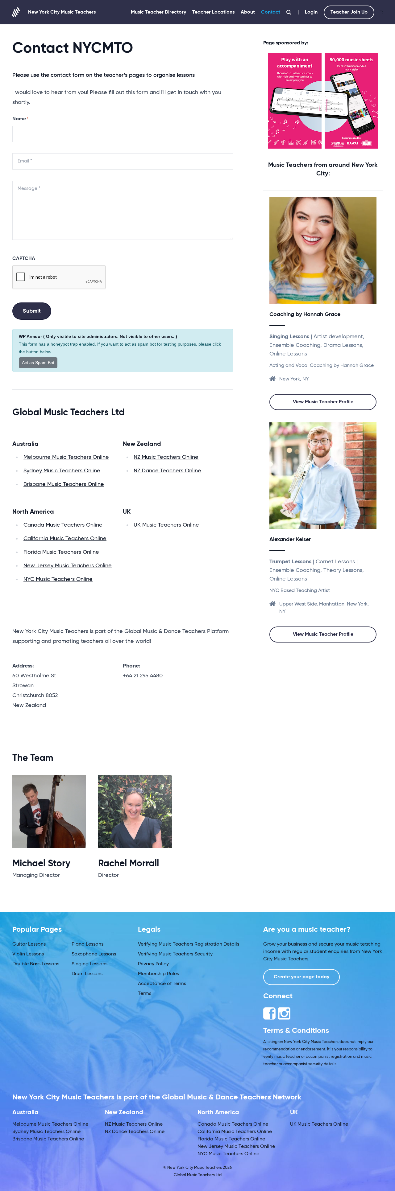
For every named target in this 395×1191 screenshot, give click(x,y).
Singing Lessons (89, 964)
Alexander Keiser (290, 539)
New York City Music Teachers (62, 12)
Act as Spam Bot (38, 362)
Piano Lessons (87, 944)
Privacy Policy (153, 964)
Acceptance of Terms (162, 983)
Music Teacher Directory (158, 12)
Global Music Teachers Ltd (198, 1175)
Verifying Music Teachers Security (175, 954)
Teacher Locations (213, 12)
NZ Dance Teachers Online (167, 471)
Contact (270, 12)
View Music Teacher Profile (323, 402)
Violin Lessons (28, 954)
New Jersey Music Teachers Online (67, 566)
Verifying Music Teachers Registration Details (188, 944)
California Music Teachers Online (64, 538)
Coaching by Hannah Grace (304, 314)
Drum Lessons (87, 973)
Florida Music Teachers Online (61, 552)
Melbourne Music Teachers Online (66, 457)
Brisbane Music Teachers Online (63, 484)
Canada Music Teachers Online (62, 525)
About (248, 12)
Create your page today (301, 977)
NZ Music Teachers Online (166, 457)
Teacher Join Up (349, 12)
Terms (144, 993)
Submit (32, 311)
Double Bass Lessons (35, 964)
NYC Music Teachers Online (58, 579)
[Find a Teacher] (288, 12)
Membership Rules (158, 973)
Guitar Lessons (29, 944)
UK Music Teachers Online (166, 525)
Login (311, 12)
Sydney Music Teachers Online (61, 471)
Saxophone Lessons (94, 954)
